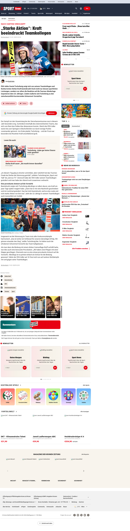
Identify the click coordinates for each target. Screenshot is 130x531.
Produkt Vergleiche (73, 212)
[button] (80, 13)
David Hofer (11, 81)
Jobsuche (69, 1)
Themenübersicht (53, 335)
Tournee (7, 291)
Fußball (19, 13)
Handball (74, 13)
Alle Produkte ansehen (80, 248)
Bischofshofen (8, 280)
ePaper (24, 1)
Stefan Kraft (8, 276)
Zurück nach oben (45, 523)
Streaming (12, 13)
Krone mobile (51, 1)
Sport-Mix (41, 13)
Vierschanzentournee (10, 287)
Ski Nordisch (11, 18)
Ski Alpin (67, 13)
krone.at (3, 13)
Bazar (76, 1)
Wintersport (58, 13)
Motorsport (49, 13)
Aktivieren (51, 113)
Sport (13, 291)
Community (32, 1)
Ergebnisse (86, 13)
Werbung (74, 502)
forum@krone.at (47, 338)
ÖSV (6, 284)
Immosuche (61, 1)
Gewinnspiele (41, 1)
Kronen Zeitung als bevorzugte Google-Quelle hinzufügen (31, 113)
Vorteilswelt (16, 1)
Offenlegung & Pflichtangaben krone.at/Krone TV (17, 497)
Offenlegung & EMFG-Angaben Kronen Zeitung (45, 497)
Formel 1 (26, 13)
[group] (7, 307)
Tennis (33, 13)
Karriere (81, 502)
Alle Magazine (85, 454)
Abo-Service (6, 506)
